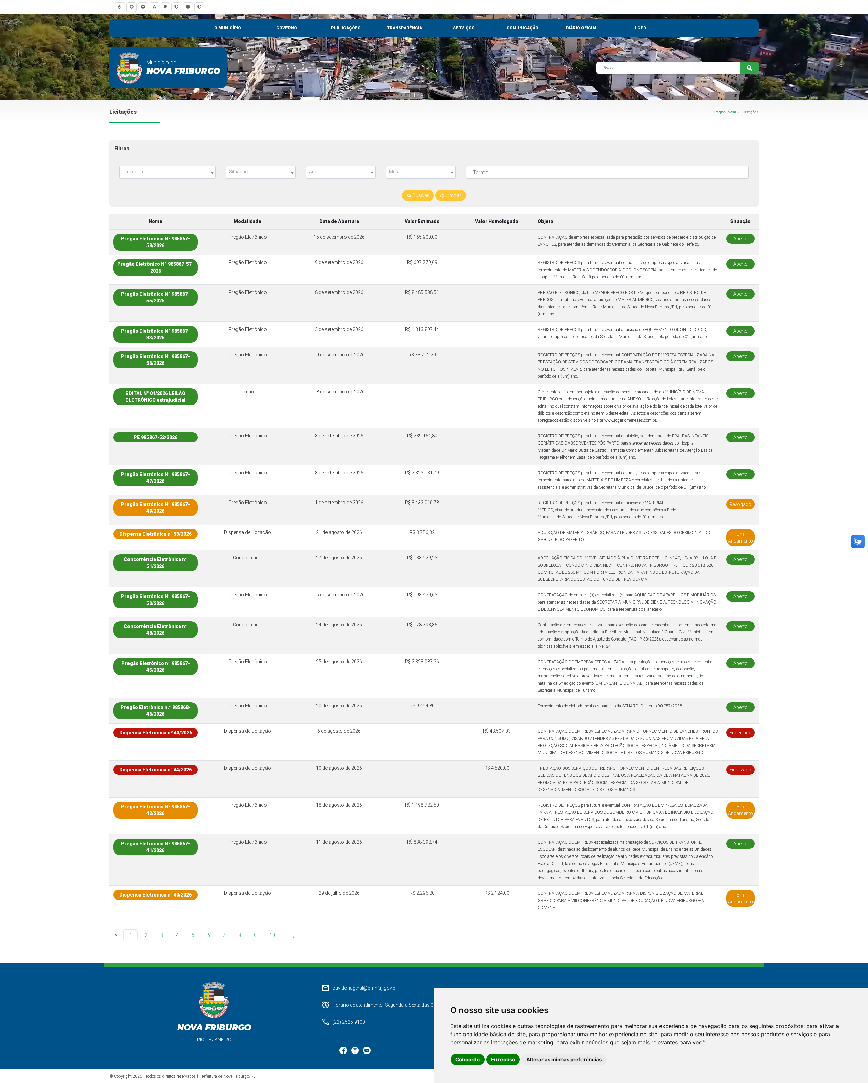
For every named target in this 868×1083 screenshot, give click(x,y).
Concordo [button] (467, 1059)
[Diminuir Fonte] (143, 7)
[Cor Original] (188, 7)
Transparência (404, 28)
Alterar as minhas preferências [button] (564, 1059)
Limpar (452, 195)
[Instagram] (355, 1050)
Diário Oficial (581, 28)
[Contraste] (199, 7)
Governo (286, 28)
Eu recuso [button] (503, 1059)
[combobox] (167, 172)
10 (272, 935)
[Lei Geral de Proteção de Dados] (176, 7)
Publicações (345, 28)
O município (227, 28)
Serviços (463, 28)
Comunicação (522, 28)
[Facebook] (344, 1050)
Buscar (420, 195)
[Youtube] (366, 1050)
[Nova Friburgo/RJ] (129, 68)
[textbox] (164, 171)
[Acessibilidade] (120, 7)
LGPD (640, 28)
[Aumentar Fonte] (131, 7)
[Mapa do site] (165, 7)
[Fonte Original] (154, 7)
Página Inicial (725, 112)
